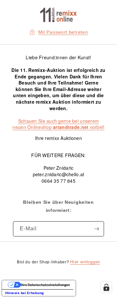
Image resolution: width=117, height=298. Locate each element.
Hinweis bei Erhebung (24, 293)
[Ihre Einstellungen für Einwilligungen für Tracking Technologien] (106, 287)
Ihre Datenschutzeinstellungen (45, 285)
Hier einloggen (85, 261)
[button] (58, 32)
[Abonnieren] (96, 228)
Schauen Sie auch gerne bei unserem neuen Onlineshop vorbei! (58, 124)
